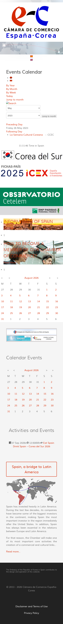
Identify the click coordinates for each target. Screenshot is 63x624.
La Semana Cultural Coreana (26, 134)
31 (2, 319)
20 (29, 307)
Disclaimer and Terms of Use (32, 606)
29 (47, 313)
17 (2, 307)
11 (11, 301)
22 (47, 307)
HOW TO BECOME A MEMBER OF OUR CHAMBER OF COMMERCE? (32, 250)
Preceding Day (14, 124)
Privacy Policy (31, 613)
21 (38, 307)
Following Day (14, 131)
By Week (11, 92)
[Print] (11, 77)
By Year (10, 85)
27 (29, 313)
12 (20, 301)
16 (56, 301)
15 (47, 301)
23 (56, 307)
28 (38, 313)
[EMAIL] (11, 80)
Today (9, 96)
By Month (11, 89)
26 (20, 313)
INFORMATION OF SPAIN (28, 221)
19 (20, 307)
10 (2, 301)
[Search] (11, 103)
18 (11, 307)
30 (56, 313)
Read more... (13, 551)
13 (29, 301)
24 (2, 313)
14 (38, 301)
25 (11, 313)
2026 (36, 277)
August (28, 277)
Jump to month (15, 99)
